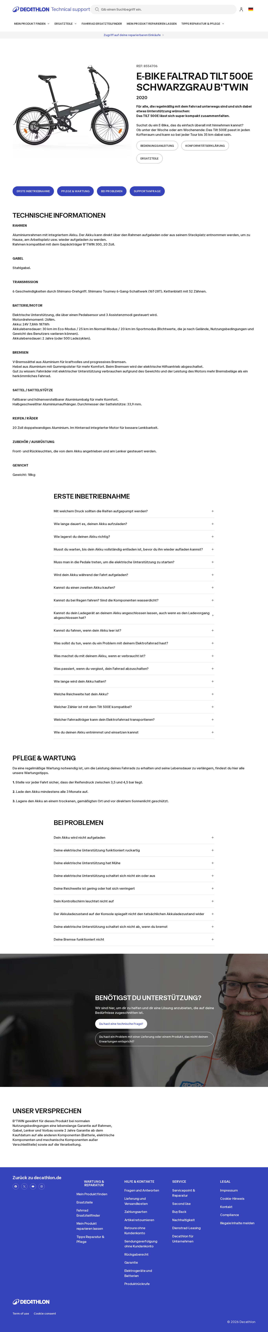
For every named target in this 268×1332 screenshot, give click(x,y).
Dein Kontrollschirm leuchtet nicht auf (84, 901)
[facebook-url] (16, 1186)
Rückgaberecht (136, 1254)
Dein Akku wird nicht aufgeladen (79, 837)
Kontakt (226, 1207)
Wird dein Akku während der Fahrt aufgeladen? (91, 575)
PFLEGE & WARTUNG (75, 191)
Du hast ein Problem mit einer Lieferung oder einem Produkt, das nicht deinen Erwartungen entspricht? (153, 1039)
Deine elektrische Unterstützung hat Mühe (87, 863)
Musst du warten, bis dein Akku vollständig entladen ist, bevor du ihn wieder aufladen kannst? (128, 549)
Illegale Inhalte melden (237, 1223)
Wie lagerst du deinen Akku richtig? (82, 537)
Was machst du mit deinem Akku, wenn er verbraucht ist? (99, 656)
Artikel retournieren (139, 1220)
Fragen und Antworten (141, 1190)
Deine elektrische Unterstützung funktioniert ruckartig (97, 850)
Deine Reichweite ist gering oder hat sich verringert (94, 888)
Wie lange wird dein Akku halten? (80, 681)
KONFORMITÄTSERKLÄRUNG (205, 145)
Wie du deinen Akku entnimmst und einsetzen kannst (96, 732)
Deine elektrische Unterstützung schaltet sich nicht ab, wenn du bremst (111, 927)
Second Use (181, 1204)
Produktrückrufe (137, 1284)
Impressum (229, 1190)
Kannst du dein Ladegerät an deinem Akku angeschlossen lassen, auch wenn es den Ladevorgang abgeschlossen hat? (132, 615)
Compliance (229, 1215)
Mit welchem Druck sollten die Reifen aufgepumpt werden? (101, 511)
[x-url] (24, 1186)
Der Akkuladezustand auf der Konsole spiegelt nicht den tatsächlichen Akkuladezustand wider (129, 914)
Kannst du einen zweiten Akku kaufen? (84, 587)
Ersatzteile (85, 1202)
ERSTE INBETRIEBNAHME (33, 191)
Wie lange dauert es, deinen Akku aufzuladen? (90, 524)
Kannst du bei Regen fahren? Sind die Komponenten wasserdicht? (106, 600)
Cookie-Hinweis (232, 1199)
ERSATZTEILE (149, 158)
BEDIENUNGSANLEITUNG (157, 145)
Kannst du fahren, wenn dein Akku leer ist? (87, 630)
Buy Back (179, 1212)
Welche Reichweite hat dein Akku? (81, 694)
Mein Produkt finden (92, 1194)
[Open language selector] (250, 9)
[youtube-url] (33, 1186)
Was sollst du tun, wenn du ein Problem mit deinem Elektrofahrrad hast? (111, 643)
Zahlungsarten (135, 1212)
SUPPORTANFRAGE (147, 191)
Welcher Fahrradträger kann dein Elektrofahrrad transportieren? (104, 720)
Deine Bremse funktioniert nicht (79, 939)
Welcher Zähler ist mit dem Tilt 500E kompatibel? (93, 707)
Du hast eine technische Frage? (121, 1023)
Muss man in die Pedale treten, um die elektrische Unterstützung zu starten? (114, 562)
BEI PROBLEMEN (111, 191)
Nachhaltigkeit (183, 1220)
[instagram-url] (41, 1186)
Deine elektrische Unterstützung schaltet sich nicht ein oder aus (104, 876)
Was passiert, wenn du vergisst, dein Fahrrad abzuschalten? (101, 669)
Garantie (131, 1262)
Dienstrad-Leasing (186, 1228)
